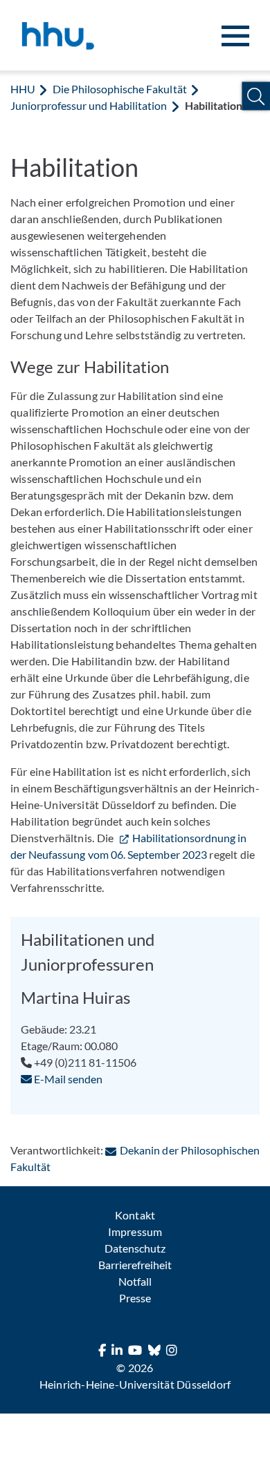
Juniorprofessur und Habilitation (89, 105)
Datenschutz (135, 1248)
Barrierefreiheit (135, 1264)
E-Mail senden (67, 1078)
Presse (135, 1297)
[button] (256, 96)
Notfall (135, 1281)
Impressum (134, 1231)
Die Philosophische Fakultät (119, 88)
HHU (22, 88)
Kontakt (134, 1214)
